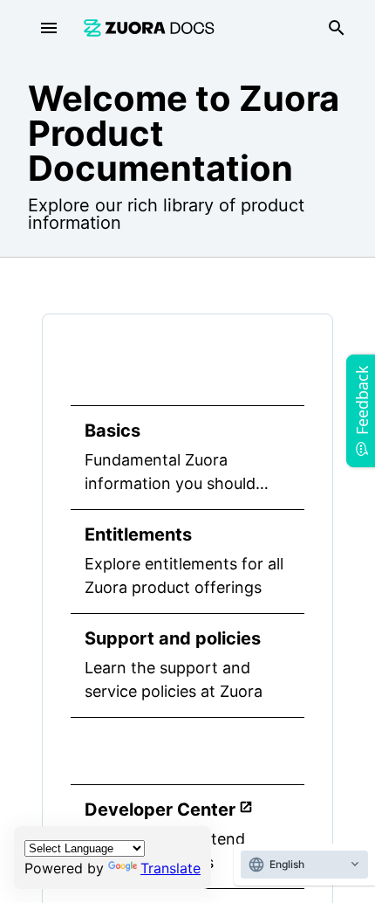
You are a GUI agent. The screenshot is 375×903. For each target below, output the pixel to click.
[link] (149, 27)
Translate (170, 868)
